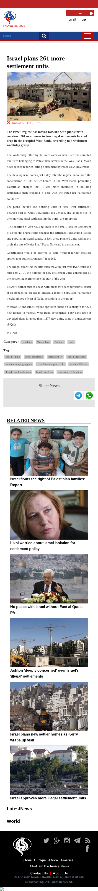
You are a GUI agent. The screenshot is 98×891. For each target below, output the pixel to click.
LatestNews (19, 808)
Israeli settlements (34, 356)
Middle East (43, 341)
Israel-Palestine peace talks (50, 364)
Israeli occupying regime (18, 364)
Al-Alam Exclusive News (49, 866)
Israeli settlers (55, 356)
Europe (40, 860)
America (67, 860)
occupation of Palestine (70, 372)
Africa (53, 860)
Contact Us (39, 873)
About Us (60, 873)
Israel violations (44, 372)
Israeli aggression (76, 356)
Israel (71, 341)
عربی (84, 19)
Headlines (27, 341)
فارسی (72, 19)
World (13, 821)
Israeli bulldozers (79, 364)
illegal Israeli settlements (18, 372)
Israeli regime (12, 356)
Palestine (59, 341)
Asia (28, 860)
